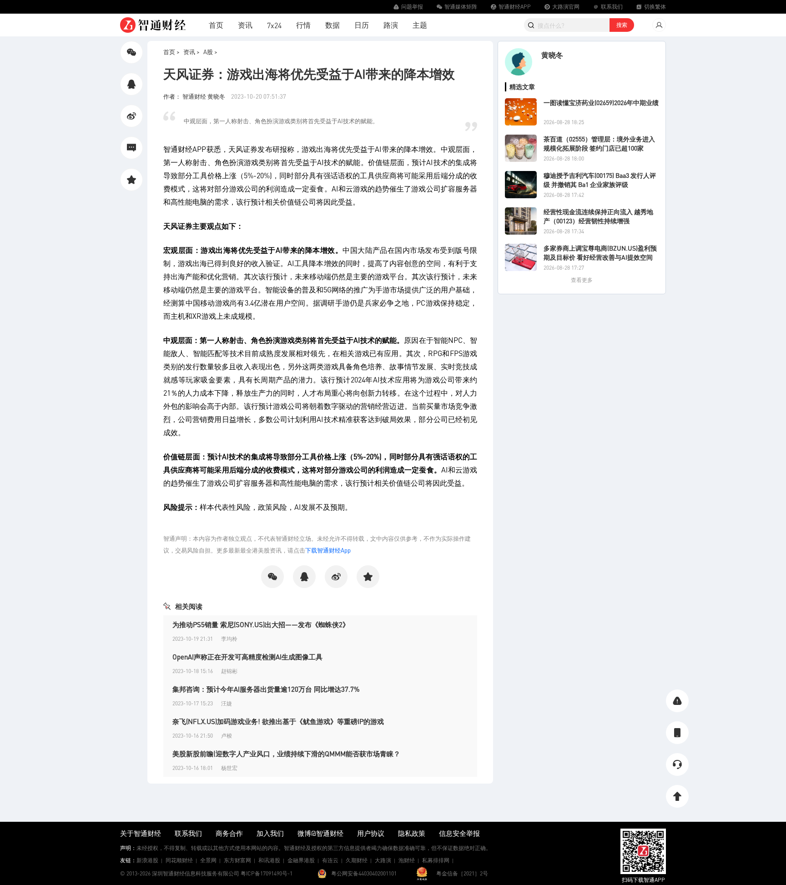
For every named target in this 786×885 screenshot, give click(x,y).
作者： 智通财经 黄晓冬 (195, 96)
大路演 (383, 860)
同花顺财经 (179, 860)
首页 (216, 25)
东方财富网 (237, 860)
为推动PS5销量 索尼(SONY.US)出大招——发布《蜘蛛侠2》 (260, 624)
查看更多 (582, 280)
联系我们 (188, 833)
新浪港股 (147, 860)
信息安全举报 (459, 833)
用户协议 (370, 833)
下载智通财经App (328, 550)
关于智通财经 (140, 833)
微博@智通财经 (320, 833)
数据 (332, 25)
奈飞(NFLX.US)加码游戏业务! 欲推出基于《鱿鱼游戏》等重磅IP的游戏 (278, 721)
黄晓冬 (552, 55)
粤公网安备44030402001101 (364, 873)
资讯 (245, 25)
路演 (390, 25)
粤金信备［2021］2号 (462, 873)
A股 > (210, 51)
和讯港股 (269, 860)
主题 (420, 25)
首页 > (171, 51)
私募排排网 (435, 860)
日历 (361, 25)
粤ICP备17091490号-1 (266, 873)
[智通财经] (153, 25)
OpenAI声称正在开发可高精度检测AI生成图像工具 (247, 656)
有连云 (330, 860)
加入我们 (270, 833)
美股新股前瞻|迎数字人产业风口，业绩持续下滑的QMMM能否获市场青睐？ (286, 753)
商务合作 (229, 833)
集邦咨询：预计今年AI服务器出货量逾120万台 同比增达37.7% (266, 689)
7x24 (274, 25)
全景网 (208, 860)
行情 (303, 25)
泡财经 (406, 860)
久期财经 (357, 860)
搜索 (621, 24)
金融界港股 (301, 860)
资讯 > (191, 51)
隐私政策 (411, 833)
